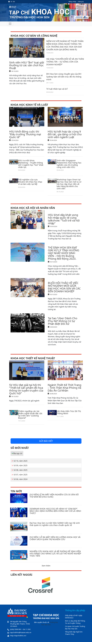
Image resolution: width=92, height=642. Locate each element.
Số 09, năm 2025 (20, 465)
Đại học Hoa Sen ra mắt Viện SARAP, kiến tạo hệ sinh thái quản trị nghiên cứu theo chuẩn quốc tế (55, 524)
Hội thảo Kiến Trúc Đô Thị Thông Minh (69, 412)
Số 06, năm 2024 (20, 479)
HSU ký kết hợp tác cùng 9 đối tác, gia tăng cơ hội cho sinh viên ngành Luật (65, 134)
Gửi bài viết (46, 440)
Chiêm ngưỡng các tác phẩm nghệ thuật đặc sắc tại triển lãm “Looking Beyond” (30, 414)
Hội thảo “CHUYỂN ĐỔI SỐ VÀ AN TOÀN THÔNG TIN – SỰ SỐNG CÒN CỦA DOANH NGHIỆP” (65, 62)
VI (11, 2)
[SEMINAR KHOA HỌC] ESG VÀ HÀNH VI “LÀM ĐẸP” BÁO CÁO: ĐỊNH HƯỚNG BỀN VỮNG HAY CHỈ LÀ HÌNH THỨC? (55, 511)
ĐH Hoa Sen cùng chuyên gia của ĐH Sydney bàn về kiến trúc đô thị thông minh (63, 77)
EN (14, 2)
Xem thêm (46, 565)
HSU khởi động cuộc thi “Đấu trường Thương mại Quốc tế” (25, 134)
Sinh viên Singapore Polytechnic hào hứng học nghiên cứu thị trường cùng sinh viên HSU (69, 163)
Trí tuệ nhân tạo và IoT (57, 88)
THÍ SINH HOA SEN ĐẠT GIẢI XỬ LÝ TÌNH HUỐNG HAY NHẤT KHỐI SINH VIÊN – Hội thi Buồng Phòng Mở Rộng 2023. (63, 253)
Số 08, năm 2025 (20, 470)
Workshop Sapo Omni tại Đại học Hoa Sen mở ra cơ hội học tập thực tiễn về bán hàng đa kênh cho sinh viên (69, 184)
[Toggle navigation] (10, 23)
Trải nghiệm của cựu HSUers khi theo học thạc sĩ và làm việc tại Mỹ (30, 181)
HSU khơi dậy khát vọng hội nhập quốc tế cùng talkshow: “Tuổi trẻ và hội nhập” (64, 219)
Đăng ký (81, 2)
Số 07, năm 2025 (20, 474)
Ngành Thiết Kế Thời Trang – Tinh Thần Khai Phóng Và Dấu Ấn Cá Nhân (64, 387)
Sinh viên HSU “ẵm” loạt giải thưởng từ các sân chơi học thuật (26, 65)
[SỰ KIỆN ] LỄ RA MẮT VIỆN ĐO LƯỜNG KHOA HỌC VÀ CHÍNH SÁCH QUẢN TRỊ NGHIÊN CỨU (55, 538)
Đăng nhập (72, 2)
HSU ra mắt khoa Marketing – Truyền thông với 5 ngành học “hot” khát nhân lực (30, 163)
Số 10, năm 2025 (20, 461)
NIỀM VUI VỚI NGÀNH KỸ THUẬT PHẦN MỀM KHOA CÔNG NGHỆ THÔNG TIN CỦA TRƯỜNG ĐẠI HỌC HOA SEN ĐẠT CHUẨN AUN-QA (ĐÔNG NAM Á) (64, 45)
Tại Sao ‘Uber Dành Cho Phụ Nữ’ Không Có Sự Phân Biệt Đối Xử (62, 321)
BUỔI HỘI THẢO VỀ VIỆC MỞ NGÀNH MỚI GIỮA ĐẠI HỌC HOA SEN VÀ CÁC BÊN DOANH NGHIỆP (64, 287)
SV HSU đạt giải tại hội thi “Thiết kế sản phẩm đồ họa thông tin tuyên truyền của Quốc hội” (26, 389)
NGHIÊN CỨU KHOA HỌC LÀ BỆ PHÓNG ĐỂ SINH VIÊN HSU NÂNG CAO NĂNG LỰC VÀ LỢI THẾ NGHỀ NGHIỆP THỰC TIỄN (55, 553)
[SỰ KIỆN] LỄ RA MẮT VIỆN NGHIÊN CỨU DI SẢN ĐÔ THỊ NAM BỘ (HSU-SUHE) (54, 495)
